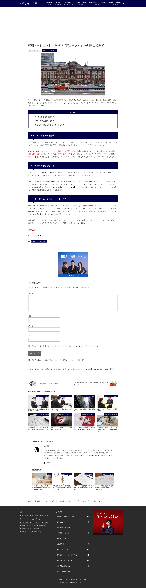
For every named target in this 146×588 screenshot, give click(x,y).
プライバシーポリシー (71, 579)
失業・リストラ (35, 522)
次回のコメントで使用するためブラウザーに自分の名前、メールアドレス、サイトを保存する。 (65, 346)
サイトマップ (83, 579)
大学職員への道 (63, 533)
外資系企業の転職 (63, 527)
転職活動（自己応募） (65, 560)
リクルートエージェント (49, 172)
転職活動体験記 (63, 566)
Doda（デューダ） (35, 100)
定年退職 (46, 522)
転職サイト (38, 528)
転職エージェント (26, 528)
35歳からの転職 (28, 3)
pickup (23, 519)
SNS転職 (31, 519)
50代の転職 (45, 516)
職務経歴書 (42, 525)
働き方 (61, 522)
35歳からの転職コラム (66, 516)
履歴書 (23, 525)
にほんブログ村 (34, 235)
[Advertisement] (73, 22)
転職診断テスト (26, 532)
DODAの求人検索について (44, 121)
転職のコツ (62, 549)
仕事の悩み (25, 522)
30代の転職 (25, 516)
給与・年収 (32, 525)
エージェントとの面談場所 (43, 117)
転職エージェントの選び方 (49, 50)
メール (30, 326)
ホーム (32, 501)
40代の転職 (34, 516)
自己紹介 (61, 544)
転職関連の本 (37, 532)
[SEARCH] (124, 3)
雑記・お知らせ (63, 571)
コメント (32, 293)
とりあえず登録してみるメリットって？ (48, 125)
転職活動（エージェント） (42, 501)
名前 (30, 316)
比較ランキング (63, 538)
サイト (30, 336)
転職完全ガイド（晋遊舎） (97, 455)
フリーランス (41, 519)
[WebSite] (47, 463)
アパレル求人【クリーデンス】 (64, 187)
